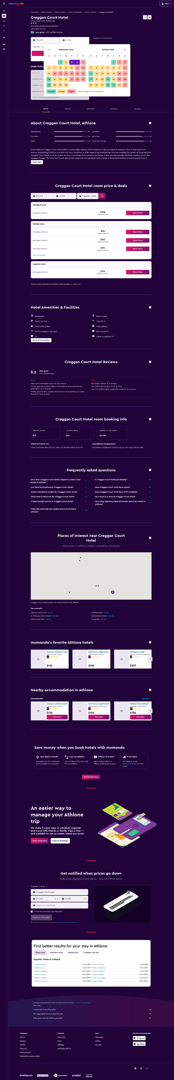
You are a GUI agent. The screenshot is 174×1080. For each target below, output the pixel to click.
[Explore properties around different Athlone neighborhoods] (150, 690)
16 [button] (66, 74)
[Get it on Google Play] (139, 1038)
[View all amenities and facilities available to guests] (150, 307)
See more (146, 699)
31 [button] (125, 85)
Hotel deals (34, 12)
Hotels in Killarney (98, 968)
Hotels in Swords (40, 981)
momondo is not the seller (44, 1010)
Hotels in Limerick (98, 971)
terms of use (61, 922)
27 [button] (49, 85)
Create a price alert (130, 764)
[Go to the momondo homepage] (16, 3)
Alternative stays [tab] (56, 952)
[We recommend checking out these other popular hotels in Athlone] (150, 642)
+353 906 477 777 (38, 29)
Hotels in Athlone (90, 12)
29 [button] (60, 85)
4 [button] (77, 62)
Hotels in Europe (46, 12)
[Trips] (4, 37)
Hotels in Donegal (98, 978)
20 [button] (49, 79)
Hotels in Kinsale (40, 978)
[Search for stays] (4, 15)
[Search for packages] (4, 25)
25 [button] (77, 79)
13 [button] (49, 74)
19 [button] (83, 74)
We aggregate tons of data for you (48, 1014)
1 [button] (60, 62)
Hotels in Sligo (97, 981)
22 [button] (60, 79)
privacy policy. (73, 922)
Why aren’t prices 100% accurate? (47, 1018)
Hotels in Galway (98, 964)
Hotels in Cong (39, 974)
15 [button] (60, 74)
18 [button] (77, 74)
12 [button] (83, 68)
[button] (4, 3)
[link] (57, 717)
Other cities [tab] (40, 952)
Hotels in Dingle (98, 974)
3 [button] (71, 62)
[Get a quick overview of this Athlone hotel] (150, 123)
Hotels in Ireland (60, 12)
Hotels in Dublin (40, 964)
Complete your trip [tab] (91, 952)
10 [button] (72, 68)
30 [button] (66, 85)
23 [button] (66, 79)
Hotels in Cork (39, 968)
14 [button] (55, 74)
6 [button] (49, 68)
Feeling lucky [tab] (73, 952)
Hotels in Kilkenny (41, 971)
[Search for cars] (4, 20)
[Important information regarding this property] (150, 419)
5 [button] (83, 62)
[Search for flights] (4, 11)
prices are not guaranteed (82, 1002)
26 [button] (83, 79)
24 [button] (72, 79)
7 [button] (54, 68)
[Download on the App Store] (139, 1044)
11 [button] (77, 68)
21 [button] (55, 79)
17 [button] (72, 74)
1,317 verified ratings (54, 32)
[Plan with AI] (4, 30)
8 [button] (60, 68)
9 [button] (66, 68)
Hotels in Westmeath (75, 12)
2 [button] (66, 62)
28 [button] (55, 85)
